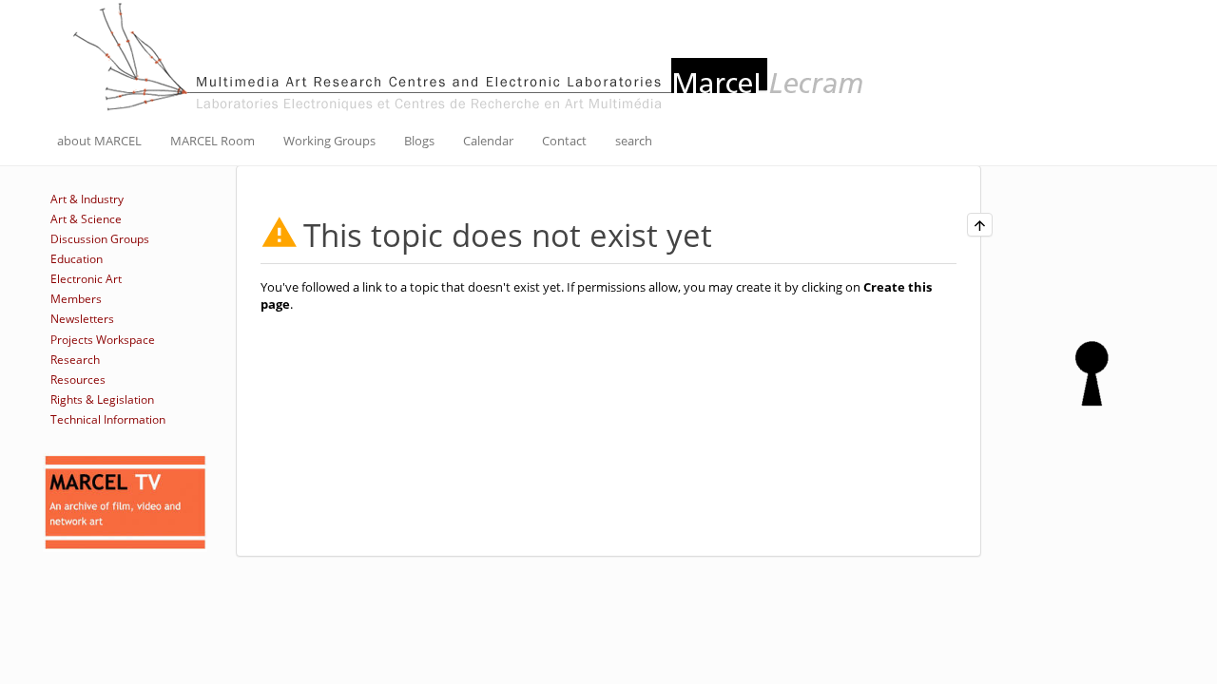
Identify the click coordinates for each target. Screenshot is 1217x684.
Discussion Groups (99, 239)
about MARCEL (99, 140)
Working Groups (329, 140)
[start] (470, 55)
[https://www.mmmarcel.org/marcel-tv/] (125, 502)
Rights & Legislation (102, 399)
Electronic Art (86, 279)
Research (75, 360)
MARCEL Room (212, 140)
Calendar (488, 140)
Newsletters (82, 319)
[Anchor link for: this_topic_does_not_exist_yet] (728, 233)
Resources (78, 379)
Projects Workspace (102, 340)
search (633, 140)
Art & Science (86, 219)
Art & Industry (87, 199)
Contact (564, 140)
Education (76, 259)
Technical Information (107, 419)
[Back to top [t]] (980, 225)
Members (76, 299)
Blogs (419, 140)
